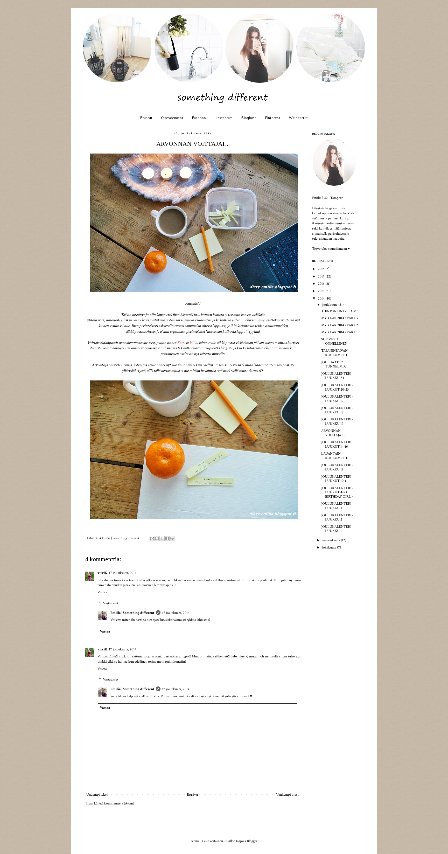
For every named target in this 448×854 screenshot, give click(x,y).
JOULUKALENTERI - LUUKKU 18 (337, 410)
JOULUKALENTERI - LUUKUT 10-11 (337, 478)
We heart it (298, 117)
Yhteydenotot (171, 117)
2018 (321, 269)
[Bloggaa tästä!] (157, 538)
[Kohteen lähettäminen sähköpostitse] (152, 538)
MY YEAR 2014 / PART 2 (339, 325)
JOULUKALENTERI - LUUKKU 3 (337, 505)
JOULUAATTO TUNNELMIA (333, 364)
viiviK (102, 573)
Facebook (200, 117)
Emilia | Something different (132, 612)
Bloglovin (248, 117)
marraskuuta (331, 540)
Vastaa (102, 592)
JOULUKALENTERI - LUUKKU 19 (337, 398)
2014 (321, 298)
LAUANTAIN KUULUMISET (334, 455)
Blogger (252, 841)
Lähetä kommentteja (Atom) (114, 803)
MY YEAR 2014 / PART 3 (339, 318)
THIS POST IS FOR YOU (339, 311)
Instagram (224, 117)
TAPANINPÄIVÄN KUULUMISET (334, 352)
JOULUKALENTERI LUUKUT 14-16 (336, 444)
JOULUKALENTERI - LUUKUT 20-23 (337, 387)
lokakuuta (329, 547)
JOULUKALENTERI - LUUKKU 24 (337, 375)
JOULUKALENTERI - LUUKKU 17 (337, 421)
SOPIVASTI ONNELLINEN (334, 341)
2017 (321, 276)
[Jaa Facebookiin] (167, 538)
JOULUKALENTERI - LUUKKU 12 (337, 467)
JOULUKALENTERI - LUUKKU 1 (337, 528)
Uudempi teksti (97, 794)
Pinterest (272, 117)
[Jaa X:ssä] (162, 538)
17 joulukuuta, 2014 (122, 573)
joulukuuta (330, 304)
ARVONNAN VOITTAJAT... (333, 433)
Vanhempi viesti (287, 794)
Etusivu (146, 117)
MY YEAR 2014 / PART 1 (339, 332)
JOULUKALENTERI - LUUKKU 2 (337, 517)
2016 (321, 283)
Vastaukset (110, 603)
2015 (321, 291)
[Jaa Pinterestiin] (171, 538)
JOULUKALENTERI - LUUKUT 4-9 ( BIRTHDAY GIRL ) (337, 492)
